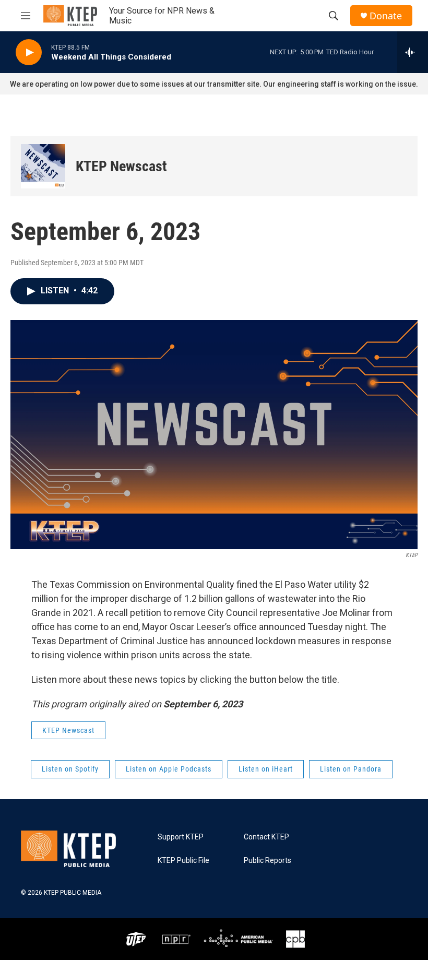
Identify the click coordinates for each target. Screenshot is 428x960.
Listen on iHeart (266, 769)
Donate (386, 15)
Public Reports (267, 860)
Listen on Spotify (70, 769)
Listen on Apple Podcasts (168, 769)
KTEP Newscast (121, 166)
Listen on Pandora (351, 769)
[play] (28, 52)
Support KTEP (181, 837)
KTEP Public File (183, 860)
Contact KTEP (266, 837)
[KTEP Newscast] (43, 166)
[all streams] (412, 52)
